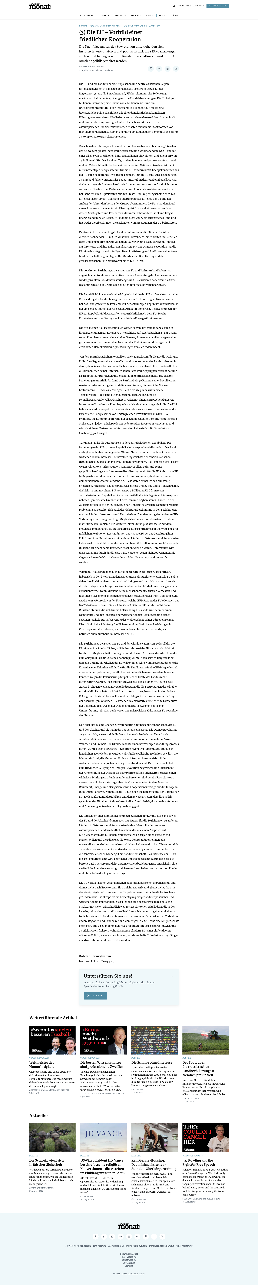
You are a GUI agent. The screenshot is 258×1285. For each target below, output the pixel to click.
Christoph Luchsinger (41, 1188)
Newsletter (184, 6)
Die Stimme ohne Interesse (151, 1062)
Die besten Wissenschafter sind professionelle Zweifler (101, 1064)
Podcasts (136, 15)
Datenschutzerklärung (161, 1246)
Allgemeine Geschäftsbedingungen (127, 1246)
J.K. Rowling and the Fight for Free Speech (198, 1162)
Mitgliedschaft (217, 6)
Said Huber (137, 1090)
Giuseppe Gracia (38, 1090)
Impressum (99, 1246)
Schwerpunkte (88, 15)
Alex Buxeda (213, 1199)
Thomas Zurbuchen (91, 1094)
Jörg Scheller (139, 1200)
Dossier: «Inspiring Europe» (105, 26)
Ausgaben (198, 6)
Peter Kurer (86, 1197)
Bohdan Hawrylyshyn (91, 67)
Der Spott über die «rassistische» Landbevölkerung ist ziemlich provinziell (198, 1068)
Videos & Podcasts (39, 1058)
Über (175, 15)
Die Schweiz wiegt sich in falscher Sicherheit (46, 1162)
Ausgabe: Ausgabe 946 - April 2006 (141, 26)
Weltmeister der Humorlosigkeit (41, 1064)
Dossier (83, 26)
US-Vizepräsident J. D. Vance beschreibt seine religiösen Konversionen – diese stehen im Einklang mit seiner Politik (103, 1166)
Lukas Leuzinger (60, 1090)
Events (150, 15)
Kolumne (136, 1156)
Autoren (163, 15)
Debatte (33, 1156)
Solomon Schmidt (192, 1199)
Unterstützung (184, 1246)
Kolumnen (120, 15)
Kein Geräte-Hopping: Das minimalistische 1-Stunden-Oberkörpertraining (153, 1164)
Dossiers (105, 15)
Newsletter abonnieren (78, 1246)
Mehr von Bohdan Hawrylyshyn (97, 961)
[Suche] (174, 6)
